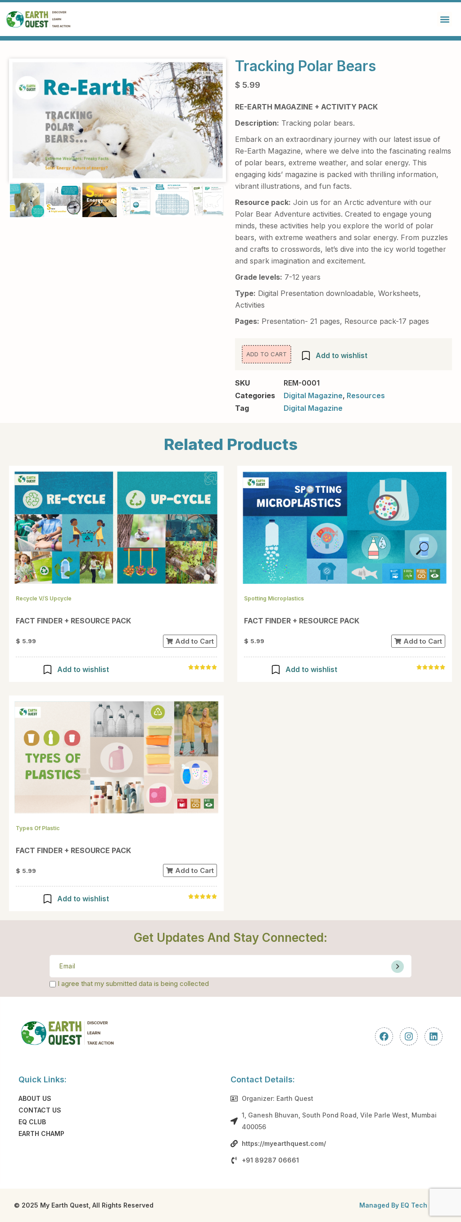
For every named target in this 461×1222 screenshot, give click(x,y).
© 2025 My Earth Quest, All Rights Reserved (84, 1205)
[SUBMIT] (397, 966)
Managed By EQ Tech (393, 1205)
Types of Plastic (37, 828)
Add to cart (266, 354)
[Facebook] (384, 1036)
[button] (444, 19)
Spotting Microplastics (274, 598)
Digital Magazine (313, 395)
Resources (366, 395)
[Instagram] (409, 1036)
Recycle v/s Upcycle (44, 598)
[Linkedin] (434, 1036)
